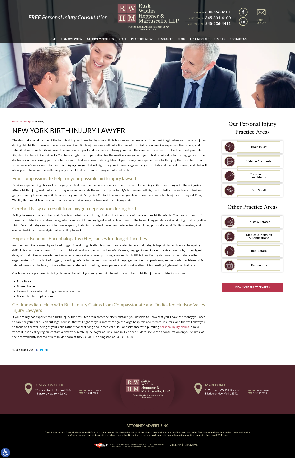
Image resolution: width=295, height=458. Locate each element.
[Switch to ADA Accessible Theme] (5, 452)
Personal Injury (26, 121)
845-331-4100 (218, 17)
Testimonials (199, 39)
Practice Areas (142, 39)
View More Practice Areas (252, 287)
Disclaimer (192, 444)
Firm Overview (71, 39)
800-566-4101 (218, 12)
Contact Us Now (261, 21)
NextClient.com (149, 446)
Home (52, 39)
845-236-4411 (218, 23)
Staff (122, 39)
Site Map (175, 444)
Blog (181, 39)
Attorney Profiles (100, 39)
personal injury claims (174, 327)
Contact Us (238, 39)
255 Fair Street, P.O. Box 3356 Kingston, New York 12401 (53, 391)
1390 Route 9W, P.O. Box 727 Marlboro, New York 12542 (222, 391)
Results (219, 39)
